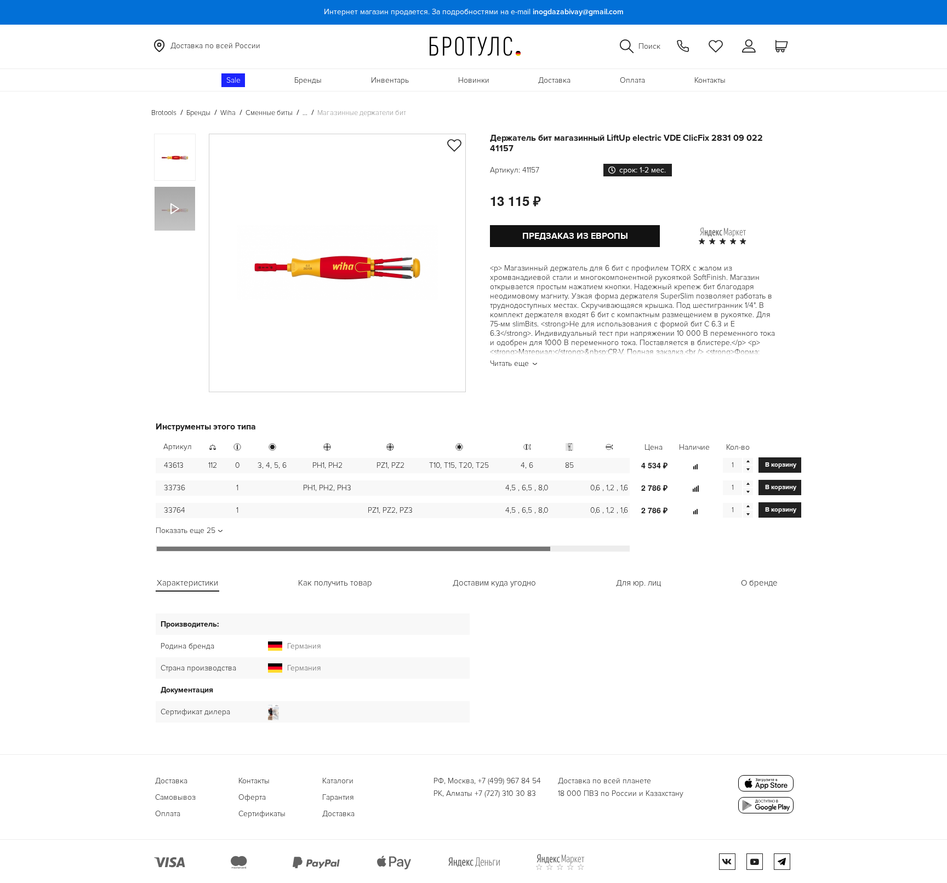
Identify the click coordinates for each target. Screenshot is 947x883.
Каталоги (337, 780)
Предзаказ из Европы (575, 236)
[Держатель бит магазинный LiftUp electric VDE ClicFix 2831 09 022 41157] (337, 263)
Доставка (554, 80)
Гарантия (338, 797)
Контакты (710, 80)
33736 (174, 487)
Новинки (473, 80)
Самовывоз (175, 797)
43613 (174, 465)
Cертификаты (262, 813)
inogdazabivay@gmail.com (578, 11)
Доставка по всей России (215, 45)
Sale (233, 80)
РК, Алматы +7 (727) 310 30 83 (484, 793)
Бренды (308, 80)
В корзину (780, 465)
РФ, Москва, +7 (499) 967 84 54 (487, 780)
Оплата (632, 80)
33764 (174, 510)
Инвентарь (390, 80)
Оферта (252, 797)
